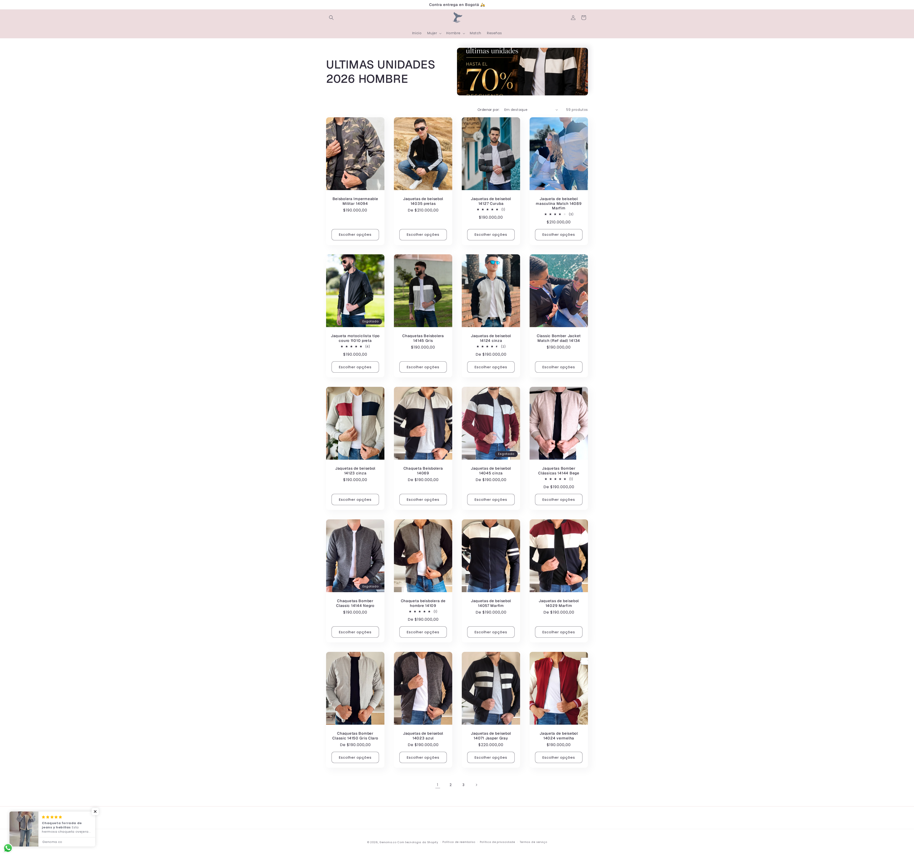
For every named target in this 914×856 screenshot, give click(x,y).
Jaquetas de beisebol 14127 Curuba (491, 201)
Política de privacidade (497, 842)
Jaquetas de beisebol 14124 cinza (491, 338)
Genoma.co (387, 842)
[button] (331, 17)
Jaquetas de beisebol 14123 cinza (355, 470)
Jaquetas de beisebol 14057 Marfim (491, 603)
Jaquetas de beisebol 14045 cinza (491, 470)
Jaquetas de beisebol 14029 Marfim (559, 603)
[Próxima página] (476, 785)
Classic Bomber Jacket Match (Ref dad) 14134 (559, 338)
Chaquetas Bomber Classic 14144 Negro (355, 603)
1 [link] (437, 784)
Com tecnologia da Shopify (417, 842)
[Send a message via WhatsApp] (8, 848)
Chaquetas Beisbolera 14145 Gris (423, 338)
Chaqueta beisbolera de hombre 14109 (423, 603)
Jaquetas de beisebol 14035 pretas (423, 201)
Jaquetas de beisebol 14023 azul (423, 735)
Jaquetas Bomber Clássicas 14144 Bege (558, 470)
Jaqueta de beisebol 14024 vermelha (559, 735)
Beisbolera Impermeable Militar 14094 (355, 201)
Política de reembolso (458, 842)
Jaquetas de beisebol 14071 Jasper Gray (491, 735)
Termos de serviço (533, 842)
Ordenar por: (488, 109)
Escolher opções (355, 234)
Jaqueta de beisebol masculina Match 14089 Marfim (558, 203)
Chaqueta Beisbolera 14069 (423, 470)
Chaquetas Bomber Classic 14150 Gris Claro (355, 735)
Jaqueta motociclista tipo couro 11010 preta (355, 338)
